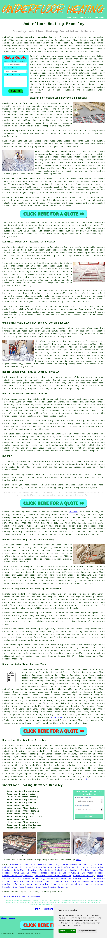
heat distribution (43, 120)
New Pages (12, 918)
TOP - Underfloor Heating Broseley (21, 896)
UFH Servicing (71, 873)
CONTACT (90, 17)
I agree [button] (62, 931)
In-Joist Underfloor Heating (28, 879)
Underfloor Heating (93, 867)
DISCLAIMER (99, 17)
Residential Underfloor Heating (59, 870)
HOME (69, 17)
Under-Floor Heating (69, 867)
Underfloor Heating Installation (53, 876)
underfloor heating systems (80, 56)
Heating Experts (94, 884)
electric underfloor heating (58, 695)
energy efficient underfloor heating (82, 686)
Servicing (54, 864)
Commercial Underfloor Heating (28, 864)
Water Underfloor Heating (77, 864)
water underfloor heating (39, 706)
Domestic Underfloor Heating (17, 887)
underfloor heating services (18, 526)
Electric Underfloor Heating (19, 870)
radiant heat (75, 197)
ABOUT (82, 17)
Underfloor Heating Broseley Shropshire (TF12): (29, 37)
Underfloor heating (66, 73)
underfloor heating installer (55, 277)
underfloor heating (77, 40)
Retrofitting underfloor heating (21, 594)
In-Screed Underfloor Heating (87, 881)
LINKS (75, 17)
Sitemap (3, 918)
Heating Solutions (12, 884)
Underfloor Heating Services (43, 873)
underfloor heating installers (50, 545)
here (88, 779)
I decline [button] (72, 931)
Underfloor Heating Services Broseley (32, 785)
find (11, 745)
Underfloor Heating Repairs (41, 867)
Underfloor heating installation (21, 512)
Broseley (73, 512)
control (79, 144)
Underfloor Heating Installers (44, 884)
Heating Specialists (57, 881)
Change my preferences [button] (87, 931)
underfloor (23, 222)
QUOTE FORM (56, 717)
